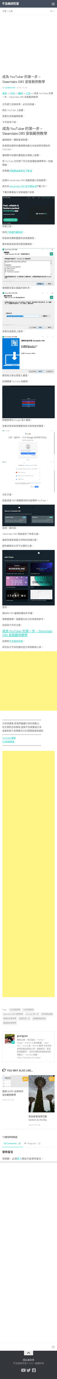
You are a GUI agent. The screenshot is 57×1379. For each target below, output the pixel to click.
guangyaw (10, 88)
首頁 (4, 93)
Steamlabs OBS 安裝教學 (13, 1014)
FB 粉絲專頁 (8, 741)
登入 (19, 1158)
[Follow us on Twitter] (28, 1370)
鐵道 (20, 93)
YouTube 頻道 (9, 738)
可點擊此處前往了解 (19, 170)
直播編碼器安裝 (39, 1018)
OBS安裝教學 (15, 1010)
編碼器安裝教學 (9, 1023)
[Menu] (53, 4)
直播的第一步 (24, 1018)
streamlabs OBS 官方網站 (21, 186)
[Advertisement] (28, 45)
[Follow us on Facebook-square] (34, 1370)
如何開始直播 (46, 1014)
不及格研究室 (10, 3)
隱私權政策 (28, 1360)
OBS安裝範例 (28, 1010)
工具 (10, 11)
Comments (13, 1143)
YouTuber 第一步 (32, 1014)
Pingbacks (33, 1143)
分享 (4, 11)
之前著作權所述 (15, 232)
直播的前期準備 (9, 1018)
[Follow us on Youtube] (23, 1370)
